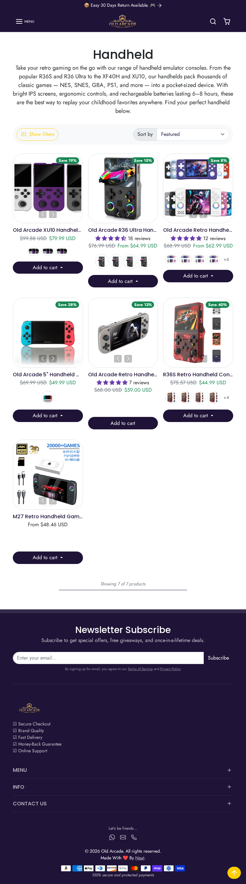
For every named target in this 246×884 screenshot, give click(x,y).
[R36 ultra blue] (144, 261)
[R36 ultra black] (101, 261)
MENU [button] (20, 770)
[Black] (171, 397)
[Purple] (33, 251)
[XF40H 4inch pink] (185, 259)
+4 (226, 397)
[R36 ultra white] (116, 261)
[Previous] (42, 214)
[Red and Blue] (47, 397)
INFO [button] (18, 787)
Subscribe (218, 657)
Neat (139, 858)
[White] (47, 251)
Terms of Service (140, 668)
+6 (226, 259)
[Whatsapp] (112, 837)
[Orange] (213, 397)
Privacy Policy (170, 668)
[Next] (53, 214)
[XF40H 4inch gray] (199, 259)
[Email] (123, 837)
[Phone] (133, 837)
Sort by (145, 134)
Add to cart (46, 267)
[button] (25, 21)
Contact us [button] (30, 803)
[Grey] (61, 251)
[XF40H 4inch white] (171, 259)
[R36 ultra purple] (130, 261)
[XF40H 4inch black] (213, 259)
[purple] (199, 397)
